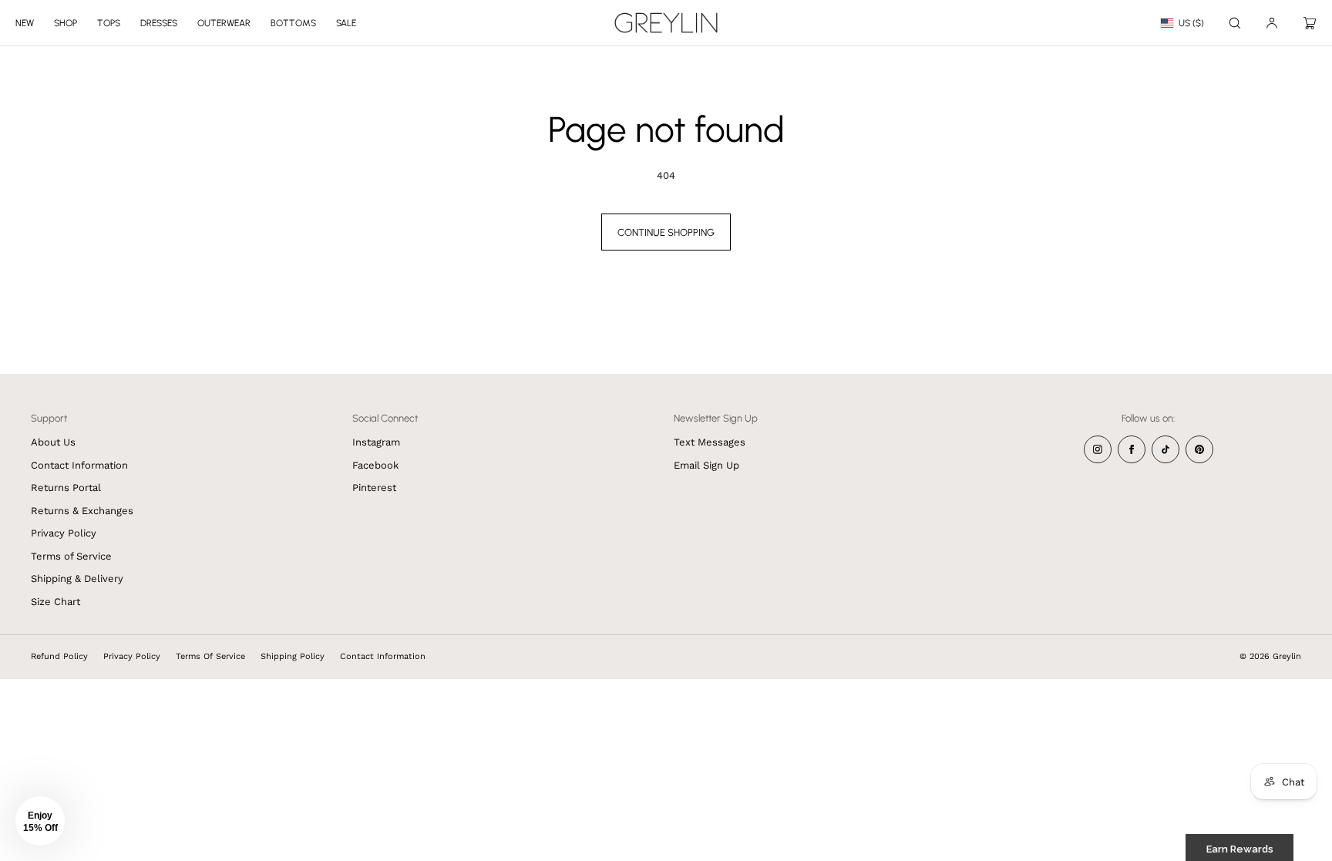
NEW (24, 23)
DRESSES (158, 23)
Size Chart (55, 601)
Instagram (376, 442)
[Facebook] (1132, 449)
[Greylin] (666, 23)
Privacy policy (131, 656)
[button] (1234, 22)
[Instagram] (1098, 449)
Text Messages (709, 442)
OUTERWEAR (224, 23)
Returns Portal (66, 487)
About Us (53, 442)
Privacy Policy (63, 533)
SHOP (65, 23)
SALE (346, 23)
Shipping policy (293, 656)
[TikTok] (1165, 449)
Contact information (383, 656)
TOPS (108, 23)
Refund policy (59, 656)
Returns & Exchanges (82, 510)
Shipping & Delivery (77, 578)
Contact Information (79, 465)
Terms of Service (71, 556)
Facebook (375, 465)
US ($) (1191, 23)
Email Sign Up (706, 465)
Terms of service (210, 656)
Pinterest (374, 487)
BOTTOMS (293, 23)
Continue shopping (666, 232)
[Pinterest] (1199, 449)
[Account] (1272, 22)
